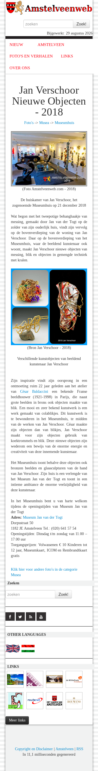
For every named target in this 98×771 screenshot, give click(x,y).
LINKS (67, 56)
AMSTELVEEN (51, 44)
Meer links (17, 720)
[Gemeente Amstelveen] (15, 688)
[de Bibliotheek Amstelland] (74, 688)
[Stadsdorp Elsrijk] (15, 709)
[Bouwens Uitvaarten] (74, 709)
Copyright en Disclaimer (34, 749)
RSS (79, 749)
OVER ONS (20, 68)
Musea (44, 123)
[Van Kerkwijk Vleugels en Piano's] (35, 688)
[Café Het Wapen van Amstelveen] (54, 709)
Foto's (28, 123)
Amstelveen (65, 749)
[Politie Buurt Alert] (54, 688)
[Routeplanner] (35, 709)
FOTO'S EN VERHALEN (31, 56)
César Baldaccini (34, 391)
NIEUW (16, 44)
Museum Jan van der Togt (43, 517)
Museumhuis (64, 123)
